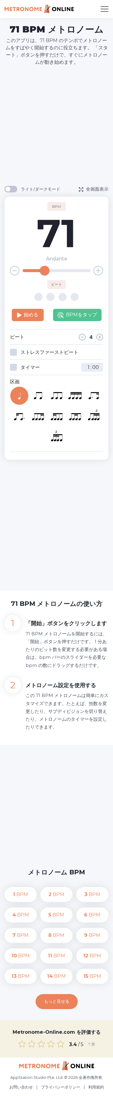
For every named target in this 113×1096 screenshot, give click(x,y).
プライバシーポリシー (60, 1087)
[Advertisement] (56, 125)
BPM (20, 894)
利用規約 (96, 1087)
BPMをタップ (81, 315)
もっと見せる (56, 1001)
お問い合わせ (21, 1087)
